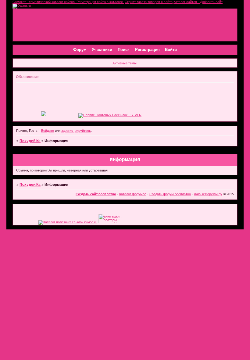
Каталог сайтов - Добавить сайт (198, 2)
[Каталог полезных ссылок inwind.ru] (67, 222)
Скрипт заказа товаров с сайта (149, 2)
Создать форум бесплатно (170, 194)
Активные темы (124, 63)
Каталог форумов (132, 194)
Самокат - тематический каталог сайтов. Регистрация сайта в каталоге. (68, 2)
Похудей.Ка (30, 141)
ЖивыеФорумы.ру (208, 194)
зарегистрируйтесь (76, 130)
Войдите (47, 130)
